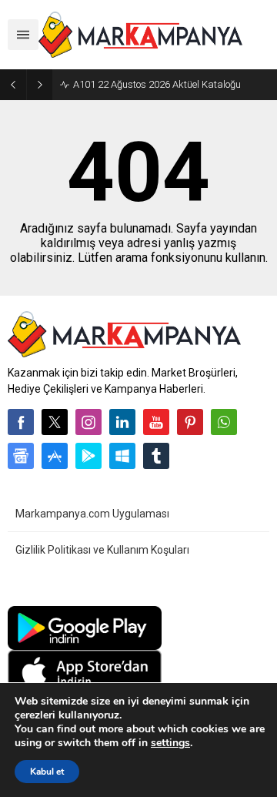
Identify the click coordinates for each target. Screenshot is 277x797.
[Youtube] (156, 422)
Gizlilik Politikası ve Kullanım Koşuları (102, 550)
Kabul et (47, 771)
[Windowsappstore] (122, 456)
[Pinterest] (190, 422)
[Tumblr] (156, 456)
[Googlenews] (21, 456)
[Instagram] (88, 422)
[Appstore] (55, 456)
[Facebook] (21, 422)
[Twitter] (55, 422)
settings (170, 743)
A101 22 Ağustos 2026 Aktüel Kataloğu (157, 84)
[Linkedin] (122, 422)
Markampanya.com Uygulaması (92, 513)
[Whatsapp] (224, 422)
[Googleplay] (88, 456)
